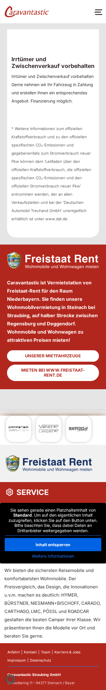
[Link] (27, 12)
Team (45, 652)
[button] (10, 679)
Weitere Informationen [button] (53, 556)
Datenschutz (40, 660)
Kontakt (30, 652)
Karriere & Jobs (67, 652)
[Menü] (97, 11)
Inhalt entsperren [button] (53, 544)
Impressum (16, 660)
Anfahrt (13, 652)
